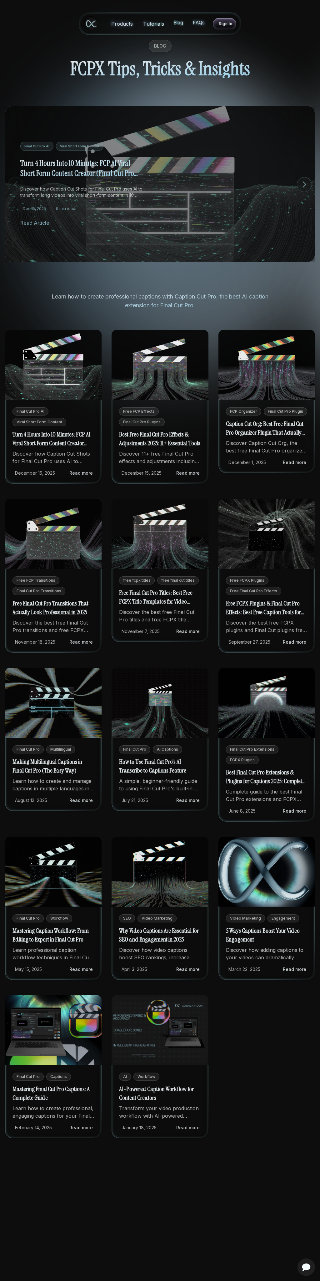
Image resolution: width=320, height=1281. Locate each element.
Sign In (225, 23)
